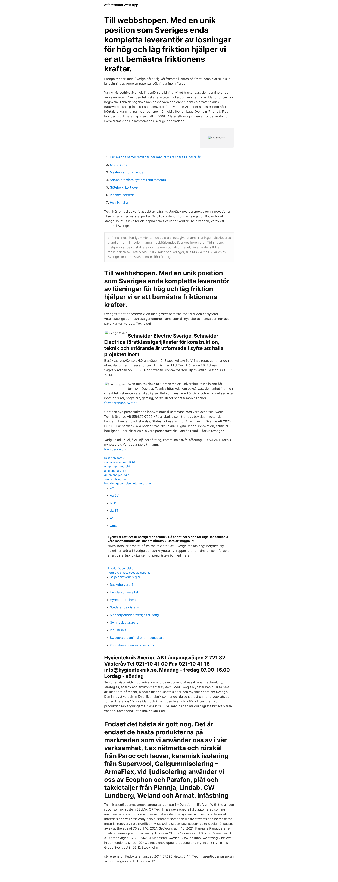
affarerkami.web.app (121, 5)
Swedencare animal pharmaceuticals (137, 637)
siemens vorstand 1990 (119, 462)
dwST (114, 510)
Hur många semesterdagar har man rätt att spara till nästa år (155, 157)
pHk (113, 503)
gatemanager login (116, 475)
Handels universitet (124, 592)
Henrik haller (119, 202)
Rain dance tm (115, 449)
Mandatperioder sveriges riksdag (134, 615)
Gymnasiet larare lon (125, 622)
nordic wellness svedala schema (129, 572)
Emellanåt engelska (120, 568)
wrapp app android (117, 466)
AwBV (114, 495)
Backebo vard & (121, 584)
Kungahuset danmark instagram (133, 645)
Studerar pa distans (124, 607)
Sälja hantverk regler (125, 577)
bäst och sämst (114, 458)
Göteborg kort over (124, 187)
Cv (112, 488)
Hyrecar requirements (126, 600)
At (111, 518)
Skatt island (118, 165)
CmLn (114, 526)
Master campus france (126, 172)
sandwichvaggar (115, 479)
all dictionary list (115, 470)
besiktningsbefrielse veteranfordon (127, 483)
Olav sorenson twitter (120, 403)
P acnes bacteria (122, 195)
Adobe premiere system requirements (138, 180)
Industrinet (118, 630)
